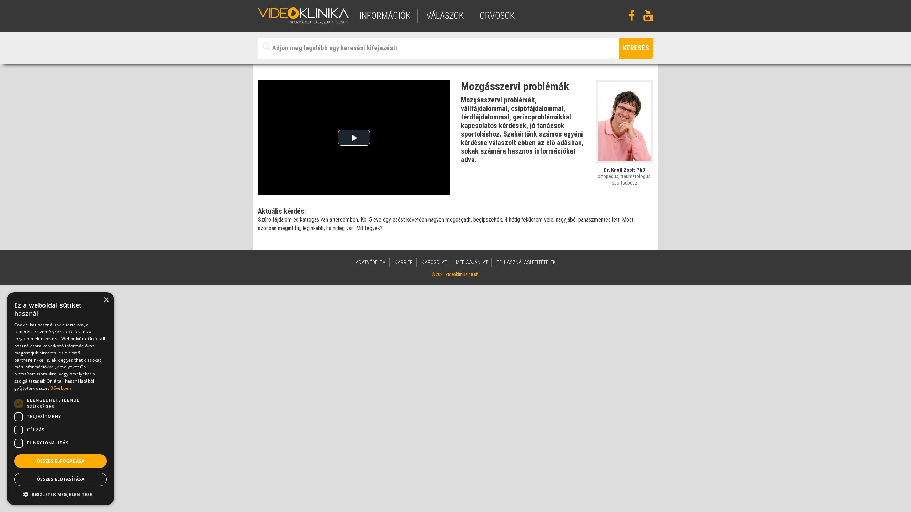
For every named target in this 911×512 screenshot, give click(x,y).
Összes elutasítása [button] (60, 479)
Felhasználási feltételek (526, 262)
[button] (60, 494)
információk (384, 16)
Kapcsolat (434, 262)
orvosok (497, 16)
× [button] (106, 300)
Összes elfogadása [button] (61, 461)
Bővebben (60, 388)
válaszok (445, 16)
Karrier (404, 262)
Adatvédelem (371, 262)
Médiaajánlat (472, 262)
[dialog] (60, 398)
